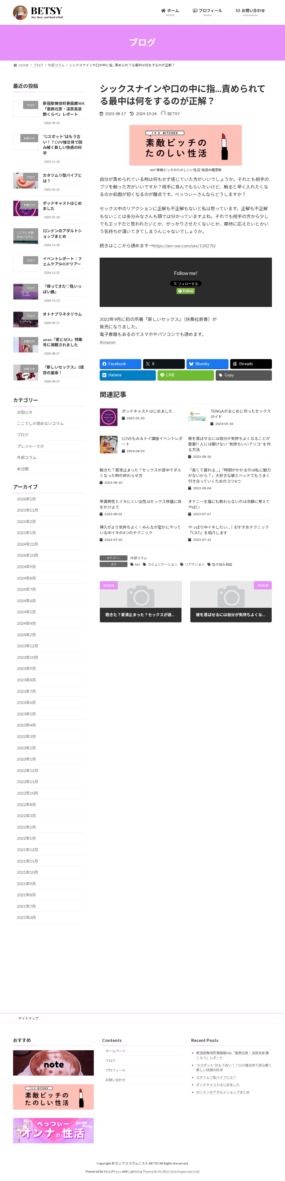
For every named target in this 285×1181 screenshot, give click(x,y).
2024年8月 (26, 577)
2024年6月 (26, 600)
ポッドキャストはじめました (147, 411)
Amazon (108, 342)
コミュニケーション (163, 564)
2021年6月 (26, 917)
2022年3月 (26, 815)
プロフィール (115, 1070)
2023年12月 (27, 645)
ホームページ (115, 1051)
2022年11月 (27, 781)
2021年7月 (26, 906)
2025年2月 (26, 521)
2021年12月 (27, 849)
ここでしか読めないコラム (40, 423)
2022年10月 (27, 793)
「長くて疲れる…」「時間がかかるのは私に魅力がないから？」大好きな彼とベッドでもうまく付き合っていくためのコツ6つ (229, 475)
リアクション (195, 564)
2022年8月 (26, 804)
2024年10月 (27, 555)
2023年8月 (26, 679)
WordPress (112, 1171)
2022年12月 (27, 770)
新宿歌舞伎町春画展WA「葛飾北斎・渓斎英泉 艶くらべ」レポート (64, 109)
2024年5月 (26, 611)
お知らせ (25, 412)
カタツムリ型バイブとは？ (216, 1077)
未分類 (23, 468)
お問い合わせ (115, 1080)
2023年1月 (26, 759)
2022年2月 (26, 826)
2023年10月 (27, 657)
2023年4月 (26, 725)
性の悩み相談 (222, 564)
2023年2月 (26, 747)
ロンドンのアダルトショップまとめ (223, 1092)
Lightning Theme (141, 1171)
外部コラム (138, 558)
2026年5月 (26, 498)
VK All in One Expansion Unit (178, 1171)
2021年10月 (27, 872)
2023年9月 (26, 668)
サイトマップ (28, 1018)
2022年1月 (26, 838)
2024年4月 (26, 623)
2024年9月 (26, 566)
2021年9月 (26, 883)
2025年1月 (26, 532)
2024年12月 (27, 543)
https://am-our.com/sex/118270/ (184, 245)
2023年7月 (26, 691)
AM (137, 564)
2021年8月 (26, 894)
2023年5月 (26, 713)
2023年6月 (26, 702)
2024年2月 (26, 634)
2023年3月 (26, 736)
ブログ (23, 434)
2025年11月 (27, 510)
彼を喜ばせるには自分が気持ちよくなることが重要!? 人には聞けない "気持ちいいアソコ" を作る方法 (229, 444)
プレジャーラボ (30, 446)
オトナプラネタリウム (62, 313)
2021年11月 (27, 860)
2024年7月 (26, 589)
